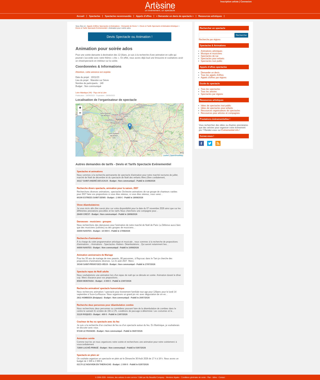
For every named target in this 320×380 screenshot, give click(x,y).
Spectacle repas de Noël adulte (93, 271)
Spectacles (94, 16)
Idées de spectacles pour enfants (217, 108)
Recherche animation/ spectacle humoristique (100, 288)
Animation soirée (85, 338)
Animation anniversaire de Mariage (95, 255)
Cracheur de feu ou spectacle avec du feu (98, 321)
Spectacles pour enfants (212, 58)
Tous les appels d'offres (212, 75)
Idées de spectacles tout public (216, 105)
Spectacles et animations (90, 171)
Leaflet (166, 155)
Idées (214, 377)
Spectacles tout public (211, 61)
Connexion (246, 1)
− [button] (80, 113)
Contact (222, 377)
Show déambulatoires (88, 205)
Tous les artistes (209, 91)
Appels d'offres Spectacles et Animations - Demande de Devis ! (112, 26)
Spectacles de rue (209, 56)
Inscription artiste (229, 1)
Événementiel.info (230, 130)
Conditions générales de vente (193, 377)
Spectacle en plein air (88, 355)
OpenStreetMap (176, 155)
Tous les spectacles (210, 89)
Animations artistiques (211, 51)
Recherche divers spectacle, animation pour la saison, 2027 (107, 188)
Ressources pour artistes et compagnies (220, 113)
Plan (209, 377)
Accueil (80, 16)
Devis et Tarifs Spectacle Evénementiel (91, 28)
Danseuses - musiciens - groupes (94, 221)
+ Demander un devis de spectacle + (175, 16)
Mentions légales (173, 377)
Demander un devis (210, 72)
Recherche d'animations (89, 238)
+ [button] (80, 108)
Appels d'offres (144, 16)
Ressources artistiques (210, 16)
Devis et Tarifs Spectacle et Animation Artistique (159, 26)
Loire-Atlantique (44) (84, 93)
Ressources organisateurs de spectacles (220, 110)
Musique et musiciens (211, 53)
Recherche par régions (209, 39)
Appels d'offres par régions (213, 77)
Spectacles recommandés (118, 16)
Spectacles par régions (212, 94)
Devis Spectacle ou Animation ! (129, 37)
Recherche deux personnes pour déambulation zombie (105, 305)
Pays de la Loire (100, 93)
